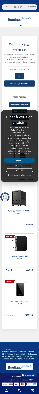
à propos (18, 359)
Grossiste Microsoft (26, 351)
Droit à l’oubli (27, 356)
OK (19, 76)
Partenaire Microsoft (9, 351)
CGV (3, 354)
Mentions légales (14, 356)
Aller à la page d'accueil (18, 83)
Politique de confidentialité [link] (19, 175)
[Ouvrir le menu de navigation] (20, 25)
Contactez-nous (7, 359)
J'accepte (19, 160)
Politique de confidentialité (16, 354)
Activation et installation (18, 7)
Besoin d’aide (30, 375)
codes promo (29, 359)
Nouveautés (32, 6)
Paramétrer (19, 165)
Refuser (19, 170)
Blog (6, 6)
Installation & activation (19, 105)
